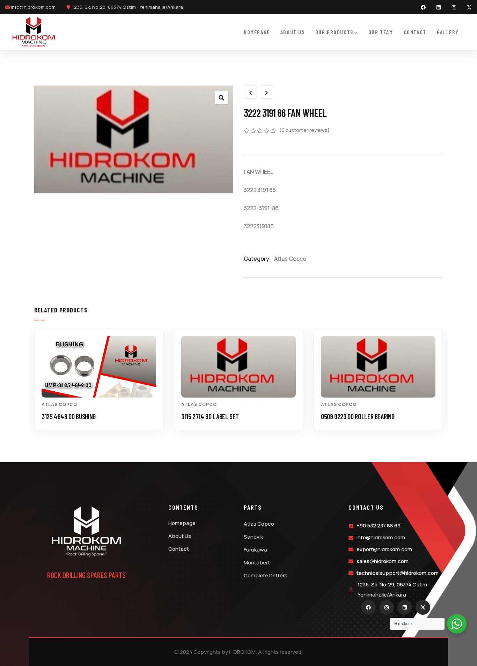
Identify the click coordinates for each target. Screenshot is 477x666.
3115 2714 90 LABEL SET (210, 416)
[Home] (33, 32)
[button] (446, 385)
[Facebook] (423, 7)
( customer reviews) (304, 130)
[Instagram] (454, 7)
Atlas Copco (290, 258)
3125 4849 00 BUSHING (69, 416)
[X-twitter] (469, 7)
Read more (102, 385)
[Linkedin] (438, 7)
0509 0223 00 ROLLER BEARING (357, 416)
